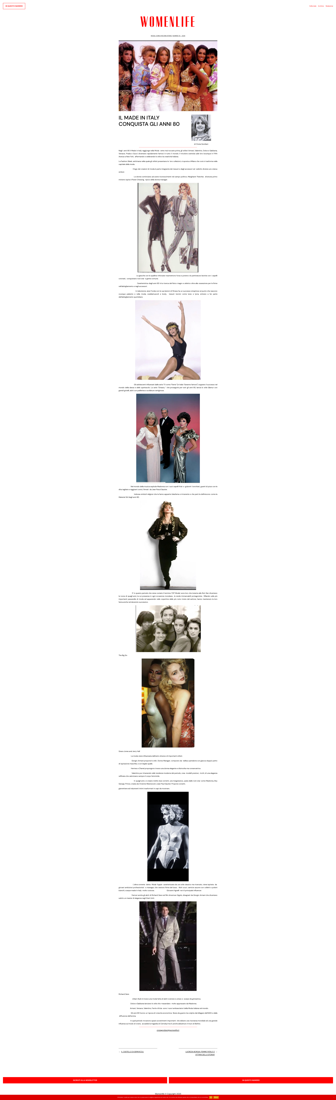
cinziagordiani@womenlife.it (168, 1030)
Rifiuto (216, 1097)
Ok (211, 1097)
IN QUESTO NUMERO (14, 6)
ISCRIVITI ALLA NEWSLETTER (85, 1080)
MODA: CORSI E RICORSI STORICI (161, 36)
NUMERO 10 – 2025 (179, 36)
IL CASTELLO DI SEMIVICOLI (132, 1052)
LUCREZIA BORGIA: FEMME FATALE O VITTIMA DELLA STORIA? (200, 1053)
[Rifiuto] (334, 1097)
